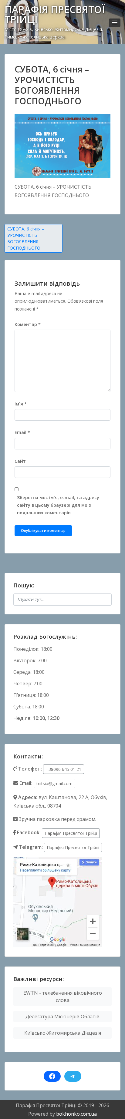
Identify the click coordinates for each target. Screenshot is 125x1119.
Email (22, 432)
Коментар (28, 324)
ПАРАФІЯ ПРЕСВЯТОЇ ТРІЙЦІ (55, 14)
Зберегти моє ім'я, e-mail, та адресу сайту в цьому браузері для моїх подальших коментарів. (58, 505)
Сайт (20, 461)
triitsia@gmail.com (54, 783)
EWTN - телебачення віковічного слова (62, 996)
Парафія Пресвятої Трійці (71, 833)
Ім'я (21, 404)
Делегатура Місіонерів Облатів (62, 1016)
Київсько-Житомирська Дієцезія (62, 1033)
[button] (114, 22)
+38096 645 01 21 (63, 769)
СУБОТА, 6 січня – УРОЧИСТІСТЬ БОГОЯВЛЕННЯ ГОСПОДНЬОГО (25, 238)
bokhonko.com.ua (76, 1114)
